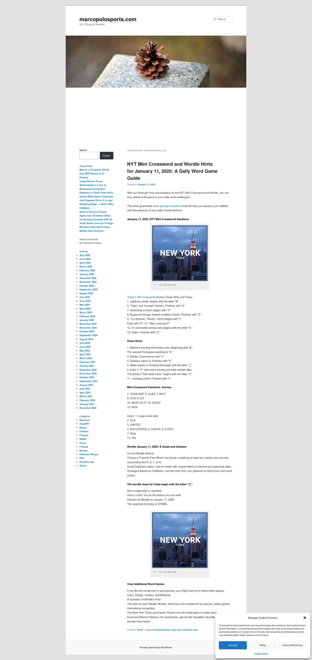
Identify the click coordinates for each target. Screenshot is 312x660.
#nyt (174, 629)
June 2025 (85, 301)
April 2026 (85, 262)
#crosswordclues (161, 629)
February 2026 (87, 270)
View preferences (292, 645)
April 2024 (85, 354)
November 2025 (88, 282)
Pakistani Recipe (88, 454)
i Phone (83, 446)
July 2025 (84, 297)
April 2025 (85, 308)
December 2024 (87, 323)
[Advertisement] (156, 114)
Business (84, 420)
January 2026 (86, 274)
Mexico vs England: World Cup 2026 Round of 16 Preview (94, 173)
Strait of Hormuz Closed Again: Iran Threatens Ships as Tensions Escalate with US (95, 215)
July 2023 (84, 388)
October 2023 (86, 377)
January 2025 (86, 320)
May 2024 (84, 350)
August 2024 (86, 339)
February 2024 (87, 362)
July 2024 (84, 343)
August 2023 (86, 385)
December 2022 (87, 408)
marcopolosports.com (107, 19)
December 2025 (87, 278)
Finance (83, 435)
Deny (263, 645)
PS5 (81, 458)
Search (83, 150)
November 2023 (88, 373)
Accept (233, 645)
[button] (305, 618)
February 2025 (87, 316)
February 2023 (87, 400)
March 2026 (85, 266)
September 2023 (88, 381)
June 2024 (85, 346)
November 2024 (88, 327)
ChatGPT (84, 423)
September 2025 (88, 289)
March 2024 (85, 358)
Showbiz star (86, 462)
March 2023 (85, 396)
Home (140, 629)
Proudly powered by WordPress (156, 647)
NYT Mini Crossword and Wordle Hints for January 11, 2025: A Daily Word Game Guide (172, 170)
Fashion (83, 431)
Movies (83, 450)
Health (82, 439)
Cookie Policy (261, 653)
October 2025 (86, 285)
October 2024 (86, 331)
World (82, 465)
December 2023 (87, 369)
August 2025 (86, 293)
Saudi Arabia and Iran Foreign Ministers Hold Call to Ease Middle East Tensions (96, 226)
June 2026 (85, 259)
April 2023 (85, 392)
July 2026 (84, 255)
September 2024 (88, 335)
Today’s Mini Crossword (141, 297)
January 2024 (86, 365)
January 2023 (86, 404)
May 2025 (84, 304)
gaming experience (171, 206)
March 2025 (85, 312)
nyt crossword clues (187, 629)
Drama (83, 427)
